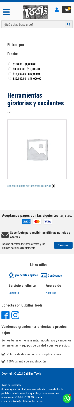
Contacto (14, 293)
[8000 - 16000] (9, 68)
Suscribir (63, 245)
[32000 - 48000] (9, 78)
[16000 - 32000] (9, 73)
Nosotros (51, 293)
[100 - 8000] (9, 63)
